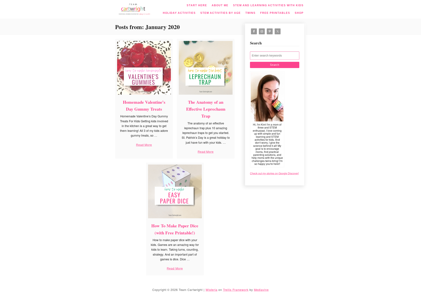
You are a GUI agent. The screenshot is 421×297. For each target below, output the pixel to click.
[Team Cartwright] (134, 9)
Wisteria (211, 289)
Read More (144, 145)
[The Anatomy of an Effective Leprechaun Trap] (206, 68)
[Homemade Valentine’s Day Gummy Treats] (144, 68)
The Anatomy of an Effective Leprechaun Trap (205, 109)
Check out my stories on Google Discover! (274, 173)
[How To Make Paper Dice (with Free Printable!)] (175, 191)
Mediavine (261, 289)
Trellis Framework (235, 289)
